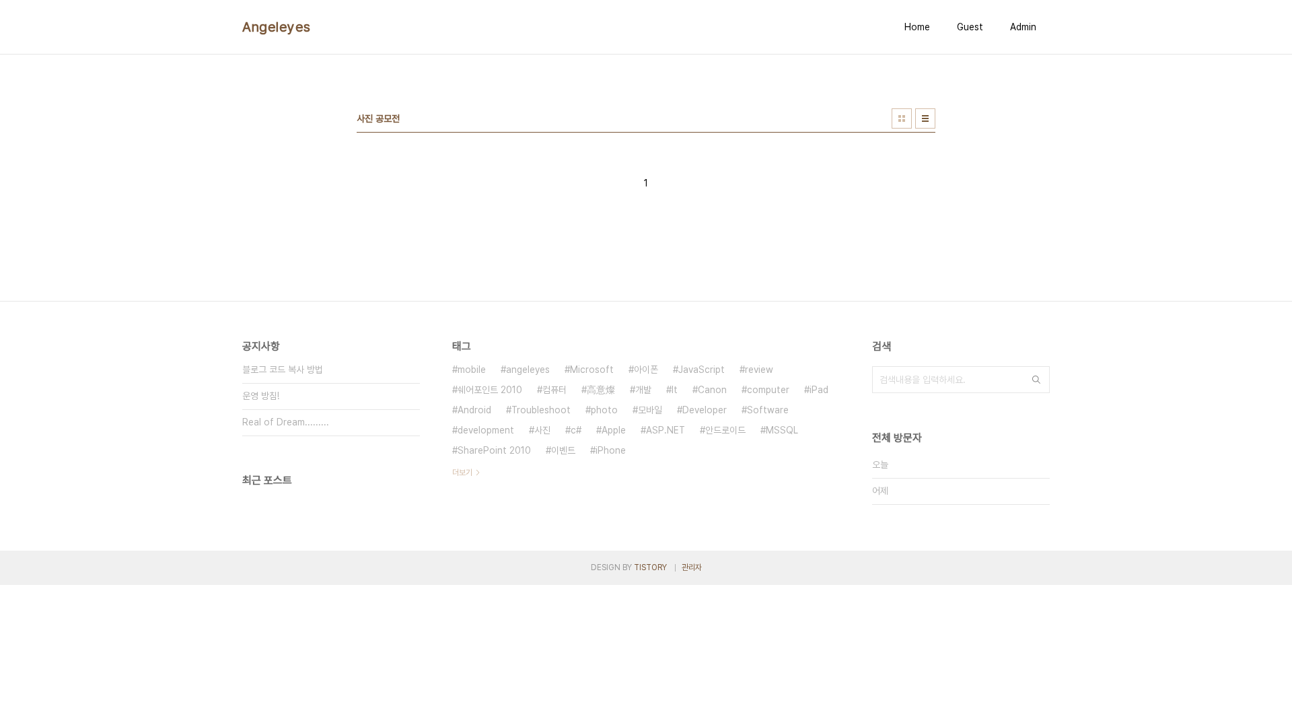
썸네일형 (902, 118)
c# (576, 430)
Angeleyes (276, 27)
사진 (542, 430)
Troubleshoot (541, 410)
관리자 (692, 567)
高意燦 (601, 389)
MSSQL (782, 430)
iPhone (611, 450)
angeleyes (528, 369)
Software (768, 410)
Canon (712, 389)
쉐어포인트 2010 (490, 389)
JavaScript (701, 369)
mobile (472, 369)
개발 (643, 389)
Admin (1023, 27)
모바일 (650, 410)
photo (604, 410)
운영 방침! (260, 395)
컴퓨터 (554, 389)
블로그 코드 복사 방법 (282, 369)
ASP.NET (665, 430)
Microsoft (592, 369)
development (486, 430)
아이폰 (646, 369)
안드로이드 (725, 430)
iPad (819, 389)
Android (474, 410)
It (675, 389)
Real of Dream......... (285, 422)
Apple (614, 430)
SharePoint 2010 (494, 450)
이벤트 (563, 450)
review (759, 369)
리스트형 (925, 118)
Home (917, 27)
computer (768, 389)
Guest (970, 27)
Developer (704, 410)
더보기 (462, 472)
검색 (1036, 379)
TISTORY (650, 567)
